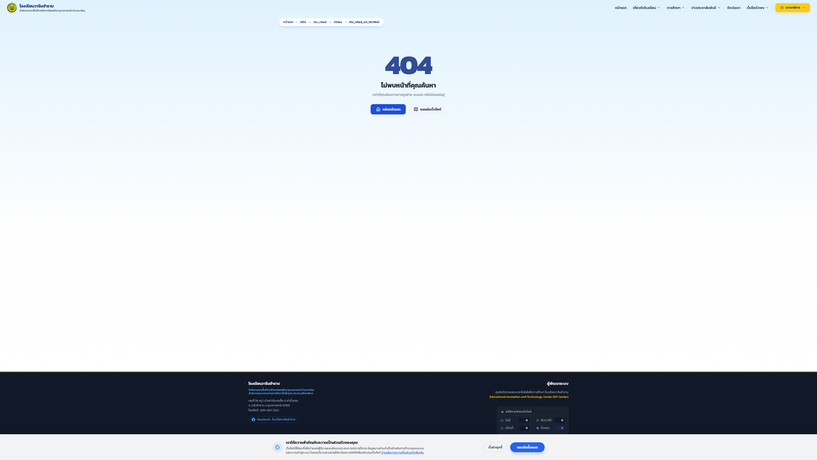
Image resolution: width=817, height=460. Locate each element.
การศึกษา (676, 7)
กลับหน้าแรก (388, 109)
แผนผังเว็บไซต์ (427, 109)
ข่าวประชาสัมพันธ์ (706, 7)
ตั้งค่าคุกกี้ (495, 447)
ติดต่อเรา (733, 7)
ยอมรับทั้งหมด (527, 447)
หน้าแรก (621, 7)
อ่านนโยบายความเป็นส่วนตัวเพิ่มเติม (402, 452)
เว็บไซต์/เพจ (758, 7)
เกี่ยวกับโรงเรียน (647, 7)
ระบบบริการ (793, 7)
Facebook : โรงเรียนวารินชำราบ (276, 419)
